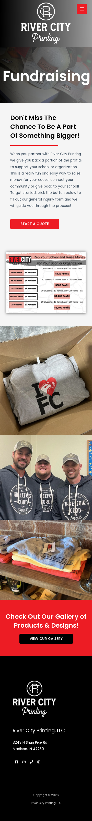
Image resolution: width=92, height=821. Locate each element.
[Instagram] (38, 762)
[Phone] (31, 762)
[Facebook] (16, 762)
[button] (34, 224)
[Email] (24, 762)
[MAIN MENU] (82, 9)
